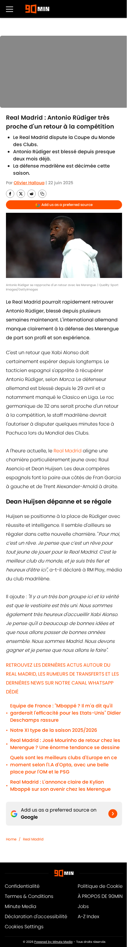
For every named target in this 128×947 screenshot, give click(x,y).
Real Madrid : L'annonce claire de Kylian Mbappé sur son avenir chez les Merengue (60, 786)
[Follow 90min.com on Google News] (112, 813)
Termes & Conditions (29, 896)
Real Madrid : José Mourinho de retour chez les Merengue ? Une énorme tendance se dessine (65, 744)
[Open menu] (9, 8)
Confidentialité (22, 886)
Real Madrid (68, 450)
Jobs (83, 906)
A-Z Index (88, 916)
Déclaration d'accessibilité (36, 916)
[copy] (42, 194)
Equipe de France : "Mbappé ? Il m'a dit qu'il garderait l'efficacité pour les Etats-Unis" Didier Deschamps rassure (65, 712)
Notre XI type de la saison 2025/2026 (53, 730)
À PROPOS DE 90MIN (100, 896)
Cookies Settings (24, 926)
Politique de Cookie (100, 886)
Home (11, 839)
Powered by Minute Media (53, 942)
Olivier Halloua (29, 183)
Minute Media (20, 906)
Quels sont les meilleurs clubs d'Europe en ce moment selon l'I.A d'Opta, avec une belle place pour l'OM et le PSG (63, 764)
